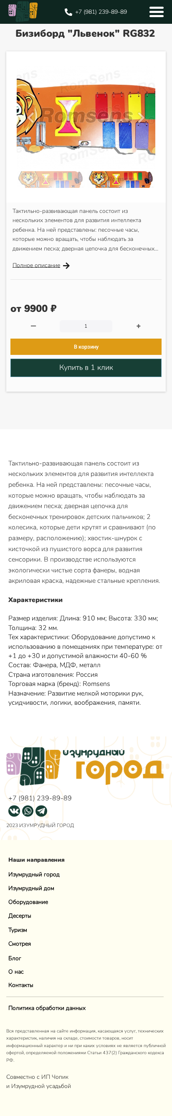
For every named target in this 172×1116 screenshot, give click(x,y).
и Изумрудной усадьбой (38, 1086)
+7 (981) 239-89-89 (40, 798)
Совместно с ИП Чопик (38, 1077)
